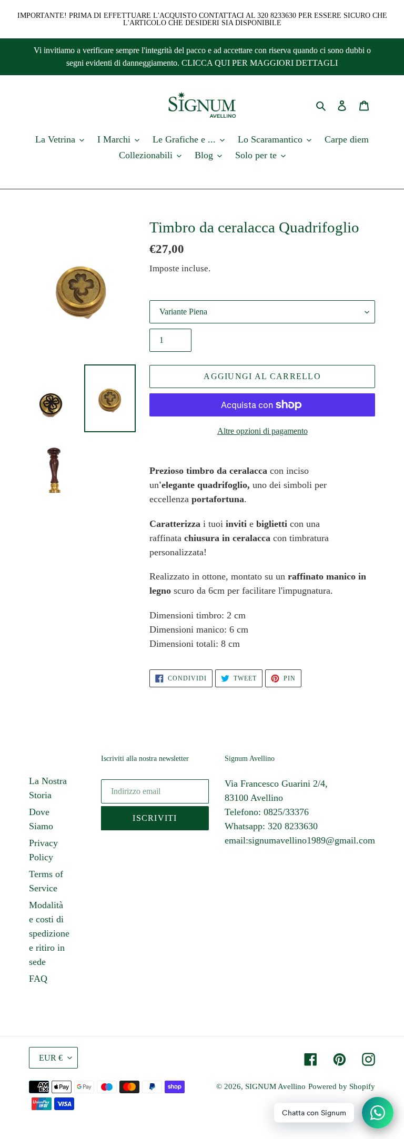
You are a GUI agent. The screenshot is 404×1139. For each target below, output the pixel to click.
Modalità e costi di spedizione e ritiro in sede (49, 933)
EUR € (51, 1057)
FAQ (38, 978)
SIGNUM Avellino (275, 1086)
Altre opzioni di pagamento (262, 430)
